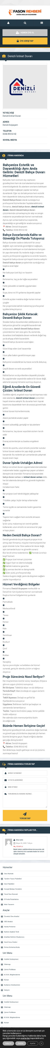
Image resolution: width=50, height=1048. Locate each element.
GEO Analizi (8, 922)
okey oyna (19, 840)
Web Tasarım (9, 904)
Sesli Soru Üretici (10, 942)
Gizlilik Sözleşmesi (11, 959)
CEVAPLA (19, 846)
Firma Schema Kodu (12, 947)
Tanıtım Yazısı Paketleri (13, 879)
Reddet (20, 1043)
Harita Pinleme (9, 927)
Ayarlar (32, 1043)
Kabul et (8, 1043)
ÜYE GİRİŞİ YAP (26, 41)
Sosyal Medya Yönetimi (13, 889)
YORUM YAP (25, 818)
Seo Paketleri (9, 884)
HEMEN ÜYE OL (27, 33)
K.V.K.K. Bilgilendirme (12, 975)
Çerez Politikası (10, 969)
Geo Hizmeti (8, 874)
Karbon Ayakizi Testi (11, 932)
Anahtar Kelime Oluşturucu (14, 937)
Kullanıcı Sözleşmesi (12, 985)
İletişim (7, 990)
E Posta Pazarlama (11, 899)
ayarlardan (25, 1038)
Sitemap (7, 964)
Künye (6, 980)
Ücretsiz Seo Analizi (11, 916)
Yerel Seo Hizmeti (11, 894)
